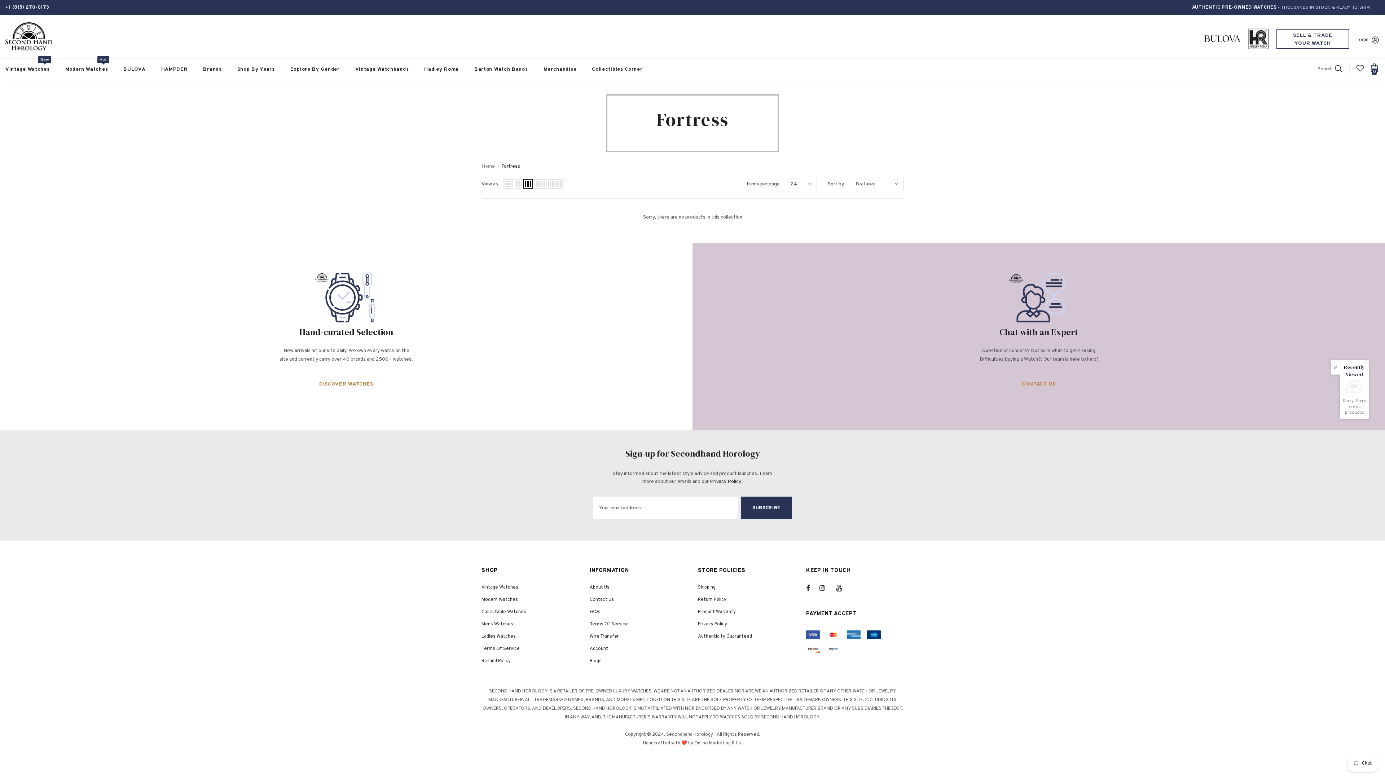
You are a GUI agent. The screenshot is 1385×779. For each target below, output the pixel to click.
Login (1362, 40)
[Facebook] (812, 588)
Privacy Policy (725, 482)
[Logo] (28, 36)
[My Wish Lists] (1360, 71)
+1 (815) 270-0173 (27, 7)
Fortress (510, 166)
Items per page (763, 184)
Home (488, 166)
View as (490, 184)
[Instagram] (825, 588)
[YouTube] (842, 588)
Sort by (836, 184)
